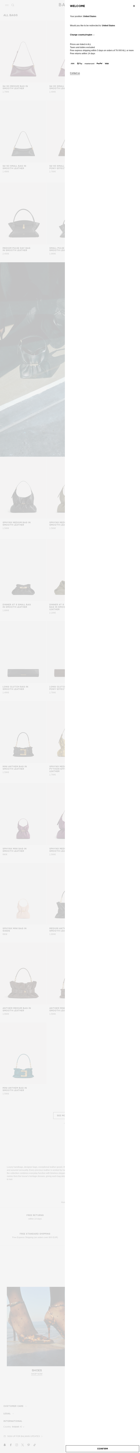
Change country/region (81, 35)
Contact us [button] (75, 73)
